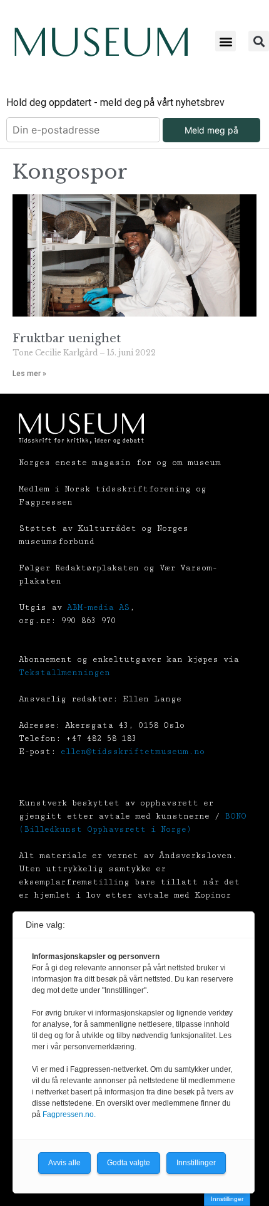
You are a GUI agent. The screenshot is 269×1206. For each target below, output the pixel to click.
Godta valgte (128, 1162)
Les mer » (29, 373)
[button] (225, 41)
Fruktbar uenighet (67, 338)
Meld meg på (211, 130)
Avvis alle (64, 1162)
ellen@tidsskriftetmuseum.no (133, 752)
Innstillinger (227, 1198)
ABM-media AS (98, 607)
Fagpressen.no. (69, 1114)
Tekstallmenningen (64, 673)
